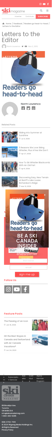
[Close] (45, 195)
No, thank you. (27, 282)
